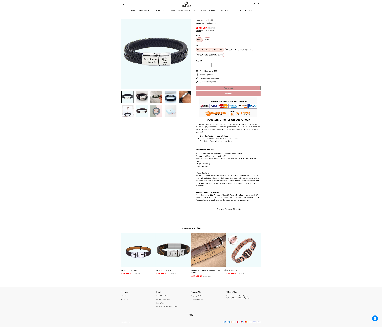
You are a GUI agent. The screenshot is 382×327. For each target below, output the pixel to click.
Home (133, 10)
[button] (123, 4)
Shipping (198, 30)
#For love (171, 10)
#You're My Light (227, 10)
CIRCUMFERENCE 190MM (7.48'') (210, 50)
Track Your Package (244, 10)
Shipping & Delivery (197, 296)
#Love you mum (158, 10)
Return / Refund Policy (163, 299)
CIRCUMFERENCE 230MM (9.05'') (210, 55)
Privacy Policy (160, 303)
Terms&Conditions (162, 296)
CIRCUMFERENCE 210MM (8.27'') (238, 50)
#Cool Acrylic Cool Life (209, 10)
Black (199, 40)
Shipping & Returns (252, 198)
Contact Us (124, 299)
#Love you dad (143, 10)
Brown (207, 40)
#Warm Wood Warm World (188, 10)
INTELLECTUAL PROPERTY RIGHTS (167, 306)
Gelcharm (127, 322)
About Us (124, 296)
